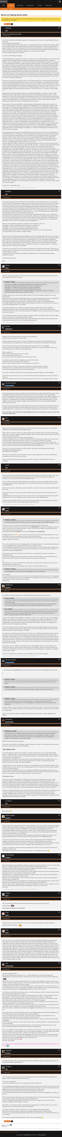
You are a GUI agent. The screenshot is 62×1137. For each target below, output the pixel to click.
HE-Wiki (39, 5)
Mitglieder (20, 5)
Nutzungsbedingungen (7, 1132)
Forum (11, 5)
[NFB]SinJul (25, 655)
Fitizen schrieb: (9, 598)
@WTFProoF (17, 534)
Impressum (16, 1132)
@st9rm (56, 782)
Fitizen (24, 322)
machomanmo (26, 889)
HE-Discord (30, 5)
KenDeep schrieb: (10, 281)
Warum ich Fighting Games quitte (14, 15)
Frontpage (49, 5)
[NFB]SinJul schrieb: (11, 731)
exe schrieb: (8, 609)
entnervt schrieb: (10, 519)
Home (3, 5)
